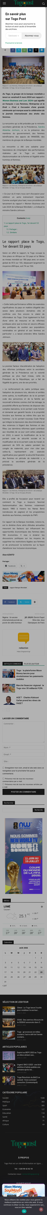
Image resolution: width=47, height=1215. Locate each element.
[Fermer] (42, 1186)
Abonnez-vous (32, 35)
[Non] (44, 1206)
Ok (24, 1211)
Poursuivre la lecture (13, 43)
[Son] (37, 1186)
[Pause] (33, 1186)
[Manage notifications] (41, 1209)
